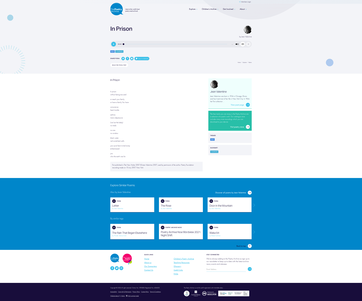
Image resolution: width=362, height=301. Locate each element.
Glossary (177, 266)
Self (112, 51)
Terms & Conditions (155, 292)
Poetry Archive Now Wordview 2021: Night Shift (181, 233)
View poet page (237, 105)
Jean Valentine (247, 37)
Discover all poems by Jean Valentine (230, 192)
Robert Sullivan (215, 236)
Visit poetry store (237, 127)
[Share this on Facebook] (127, 58)
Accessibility (113, 292)
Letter (115, 205)
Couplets (119, 51)
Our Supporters (150, 266)
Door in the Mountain (220, 205)
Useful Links (178, 270)
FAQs (176, 274)
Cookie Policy (145, 292)
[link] (113, 44)
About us (147, 262)
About (242, 9)
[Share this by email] (131, 58)
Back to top (241, 246)
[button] (237, 44)
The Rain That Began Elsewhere (129, 232)
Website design (114, 296)
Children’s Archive (209, 9)
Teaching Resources (182, 262)
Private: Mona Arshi (120, 236)
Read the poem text (119, 65)
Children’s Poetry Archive (184, 259)
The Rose (166, 205)
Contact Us (148, 270)
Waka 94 (214, 232)
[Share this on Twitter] (123, 58)
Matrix (123, 296)
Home (146, 259)
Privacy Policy (136, 292)
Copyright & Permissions (124, 292)
